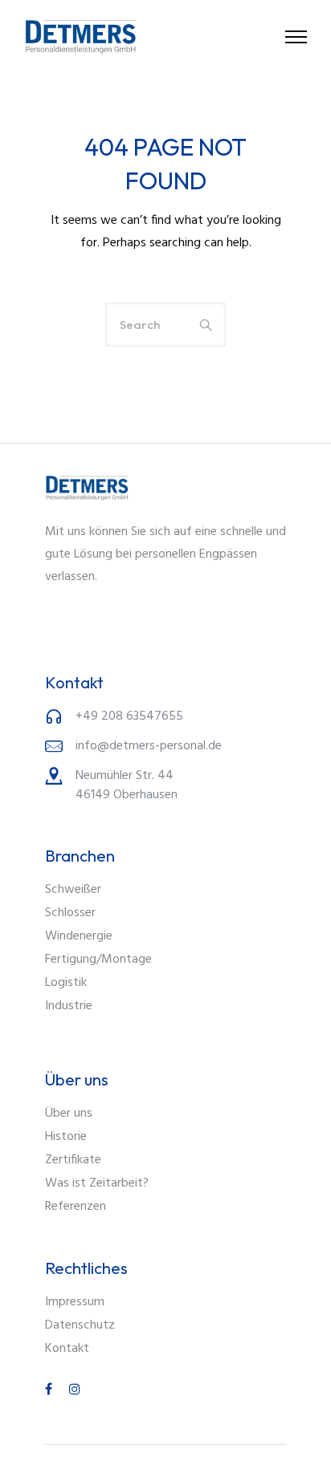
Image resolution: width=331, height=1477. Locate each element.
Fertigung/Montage (98, 959)
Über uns (68, 1113)
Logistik (66, 982)
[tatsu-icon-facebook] (51, 1389)
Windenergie (78, 936)
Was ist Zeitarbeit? (97, 1183)
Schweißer (73, 889)
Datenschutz (80, 1325)
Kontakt (67, 1348)
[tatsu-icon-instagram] (74, 1389)
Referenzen (75, 1206)
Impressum (74, 1302)
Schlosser (70, 913)
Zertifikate (73, 1160)
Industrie (68, 1006)
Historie (66, 1136)
